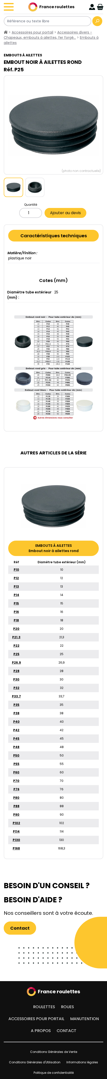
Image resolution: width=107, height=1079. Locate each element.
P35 (16, 705)
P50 (16, 755)
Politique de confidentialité (54, 1073)
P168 (16, 848)
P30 (16, 679)
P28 (16, 671)
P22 (16, 645)
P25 (16, 654)
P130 (16, 840)
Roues (67, 1007)
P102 (16, 823)
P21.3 (16, 637)
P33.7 (16, 696)
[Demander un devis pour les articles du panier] (100, 7)
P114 (16, 831)
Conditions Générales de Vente (53, 1052)
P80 (16, 798)
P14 (16, 595)
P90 (16, 814)
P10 (16, 569)
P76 (16, 789)
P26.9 (16, 662)
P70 (16, 781)
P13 (16, 586)
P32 (16, 688)
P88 (16, 806)
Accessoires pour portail (36, 1019)
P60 (16, 772)
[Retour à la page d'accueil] (6, 32)
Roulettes (44, 1007)
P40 (16, 721)
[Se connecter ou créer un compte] (92, 7)
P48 (16, 747)
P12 (16, 578)
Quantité (30, 204)
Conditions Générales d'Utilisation (34, 1062)
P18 (16, 620)
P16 (16, 612)
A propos (41, 1031)
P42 (16, 730)
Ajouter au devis (65, 213)
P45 (16, 738)
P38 (16, 713)
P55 (16, 764)
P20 (16, 629)
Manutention (84, 1019)
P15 (16, 603)
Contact (20, 928)
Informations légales (82, 1062)
